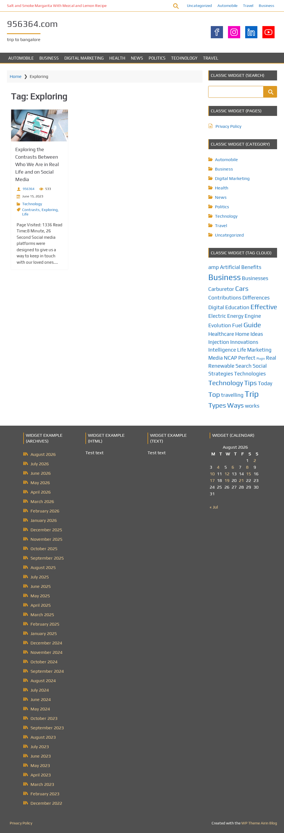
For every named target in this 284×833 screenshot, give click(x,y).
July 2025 (40, 577)
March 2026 (42, 501)
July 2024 (40, 690)
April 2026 (41, 492)
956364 (28, 189)
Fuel (237, 325)
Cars (241, 288)
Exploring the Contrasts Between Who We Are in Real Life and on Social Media (37, 164)
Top (214, 394)
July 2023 (40, 746)
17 (212, 480)
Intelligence (222, 350)
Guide (252, 325)
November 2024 (46, 652)
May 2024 (40, 709)
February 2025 (45, 624)
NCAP (230, 358)
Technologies (250, 373)
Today (265, 383)
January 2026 (44, 520)
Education (237, 307)
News (137, 58)
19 (226, 480)
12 (226, 473)
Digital (216, 307)
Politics (157, 58)
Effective (263, 307)
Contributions (224, 297)
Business (266, 5)
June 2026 (41, 473)
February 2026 (45, 511)
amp (213, 267)
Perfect (246, 358)
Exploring (50, 209)
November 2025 (46, 539)
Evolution (219, 325)
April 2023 (41, 775)
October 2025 (44, 548)
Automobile (227, 5)
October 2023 (44, 718)
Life (25, 214)
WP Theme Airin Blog (259, 823)
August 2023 (43, 737)
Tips (250, 383)
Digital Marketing (84, 58)
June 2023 (41, 756)
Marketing (259, 350)
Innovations (244, 342)
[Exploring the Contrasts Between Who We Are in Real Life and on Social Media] (39, 125)
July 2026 (40, 463)
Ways (235, 405)
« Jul (214, 507)
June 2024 (41, 699)
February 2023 (45, 793)
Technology (184, 58)
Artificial (230, 267)
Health (117, 58)
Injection (218, 342)
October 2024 (44, 661)
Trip (252, 393)
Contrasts (31, 209)
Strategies (220, 373)
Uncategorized (199, 5)
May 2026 (40, 482)
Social (260, 366)
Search (243, 366)
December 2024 (46, 643)
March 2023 (42, 784)
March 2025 (42, 614)
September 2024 (47, 671)
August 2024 (43, 680)
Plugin (261, 358)
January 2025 (44, 633)
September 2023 (47, 727)
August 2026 (43, 454)
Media (215, 358)
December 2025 (46, 529)
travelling (232, 395)
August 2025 (43, 567)
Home (16, 76)
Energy (235, 316)
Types (217, 405)
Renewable (221, 366)
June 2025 (41, 586)
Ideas (256, 334)
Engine (253, 316)
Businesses (255, 278)
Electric (217, 316)
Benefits (251, 267)
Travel (248, 5)
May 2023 (40, 765)
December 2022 (46, 803)
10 (212, 473)
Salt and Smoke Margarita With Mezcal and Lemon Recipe (56, 5)
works (252, 406)
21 (241, 480)
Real (271, 358)
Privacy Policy (228, 126)
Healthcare (221, 334)
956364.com (32, 24)
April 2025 (41, 605)
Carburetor (221, 289)
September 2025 (47, 558)
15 (248, 473)
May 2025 (40, 595)
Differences (256, 297)
